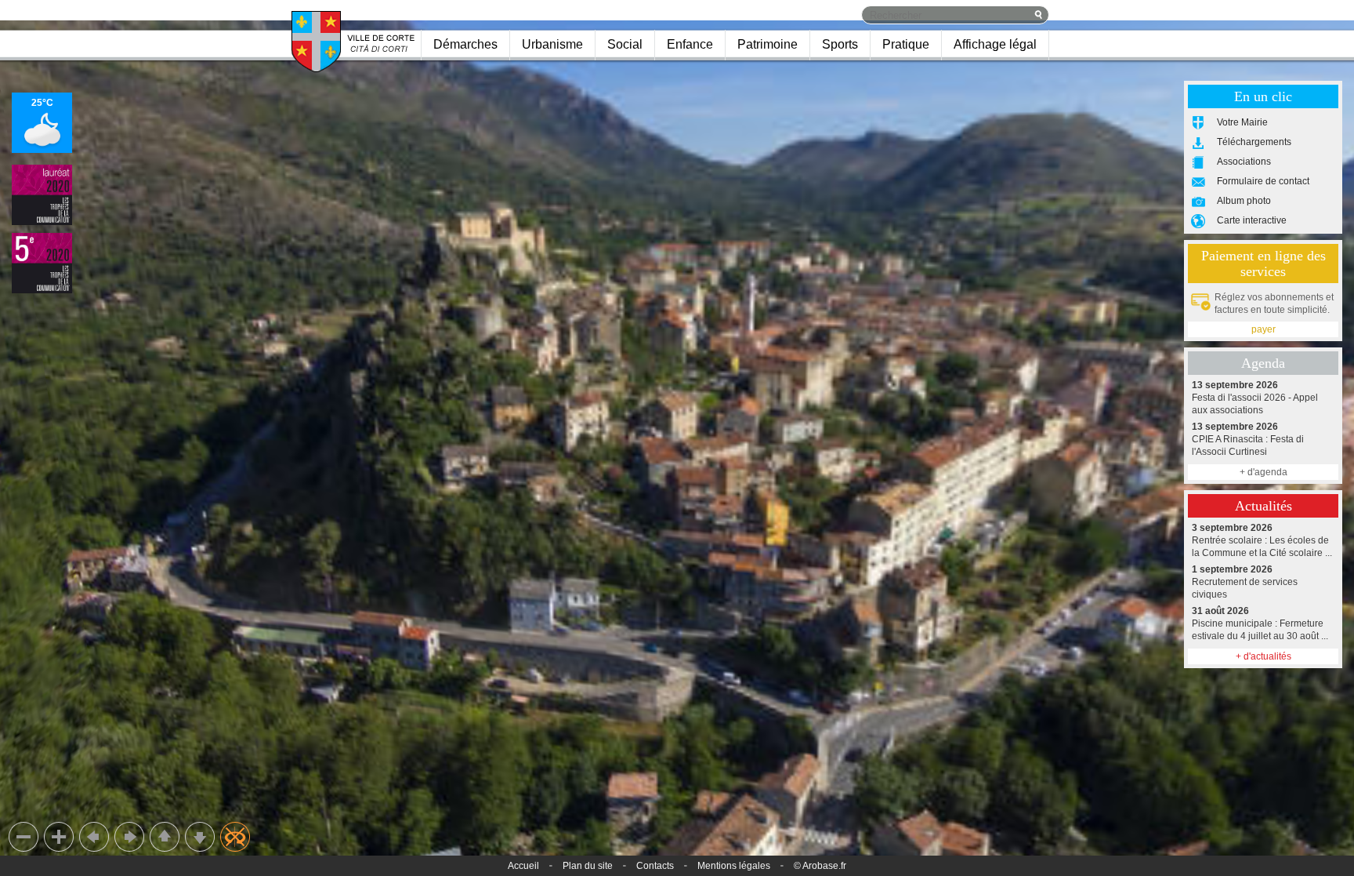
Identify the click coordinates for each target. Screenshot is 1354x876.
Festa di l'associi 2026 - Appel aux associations (1255, 398)
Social (625, 44)
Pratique (905, 44)
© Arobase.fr (820, 865)
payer (1263, 329)
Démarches (465, 44)
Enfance (690, 44)
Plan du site (588, 865)
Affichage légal (995, 44)
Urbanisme (552, 44)
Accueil (523, 865)
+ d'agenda (1263, 472)
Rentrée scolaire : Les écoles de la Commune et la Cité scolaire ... (1262, 540)
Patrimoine (767, 44)
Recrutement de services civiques (1245, 582)
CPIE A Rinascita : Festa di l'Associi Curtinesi (1248, 439)
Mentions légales (733, 865)
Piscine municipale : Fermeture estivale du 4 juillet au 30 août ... (1260, 623)
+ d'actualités (1263, 656)
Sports (840, 44)
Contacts (655, 865)
